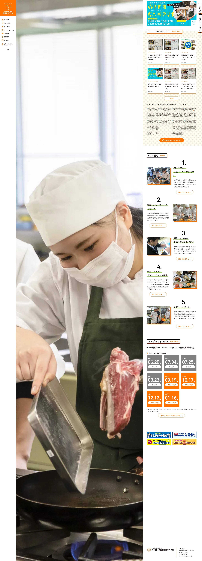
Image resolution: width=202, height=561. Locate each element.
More (171, 98)
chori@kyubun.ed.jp (187, 556)
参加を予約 (171, 384)
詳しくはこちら (183, 192)
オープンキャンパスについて (170, 415)
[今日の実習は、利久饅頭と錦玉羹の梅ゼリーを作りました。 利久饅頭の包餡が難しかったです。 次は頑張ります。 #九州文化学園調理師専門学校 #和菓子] (165, 120)
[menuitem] (8, 19)
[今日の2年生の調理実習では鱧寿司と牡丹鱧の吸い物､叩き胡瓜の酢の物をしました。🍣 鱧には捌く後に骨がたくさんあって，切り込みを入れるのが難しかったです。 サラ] (190, 108)
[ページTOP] (200, 559)
